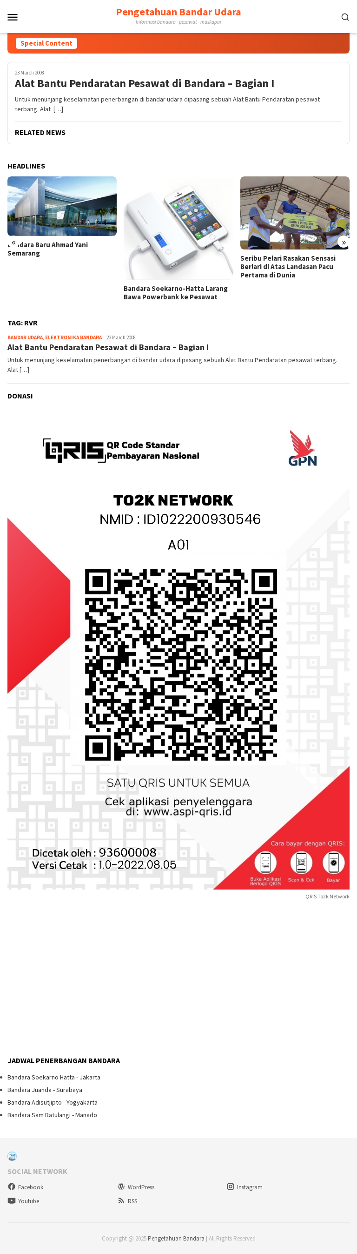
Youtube (28, 1201)
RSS (132, 1201)
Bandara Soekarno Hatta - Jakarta (53, 1077)
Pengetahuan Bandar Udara (178, 11)
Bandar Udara (25, 337)
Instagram (250, 1187)
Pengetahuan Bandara (176, 1238)
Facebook (30, 1187)
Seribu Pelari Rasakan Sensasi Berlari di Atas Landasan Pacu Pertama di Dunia (288, 266)
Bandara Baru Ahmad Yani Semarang (47, 249)
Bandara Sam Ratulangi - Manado (52, 1115)
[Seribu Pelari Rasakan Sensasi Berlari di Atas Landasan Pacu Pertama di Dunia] (295, 212)
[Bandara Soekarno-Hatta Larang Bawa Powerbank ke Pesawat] (178, 228)
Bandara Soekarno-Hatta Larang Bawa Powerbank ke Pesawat (176, 292)
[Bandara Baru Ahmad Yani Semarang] (62, 206)
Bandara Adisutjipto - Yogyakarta (52, 1102)
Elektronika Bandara (73, 337)
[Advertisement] (77, 979)
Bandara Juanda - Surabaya (44, 1089)
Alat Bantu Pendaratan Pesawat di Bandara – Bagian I (144, 83)
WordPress (141, 1187)
